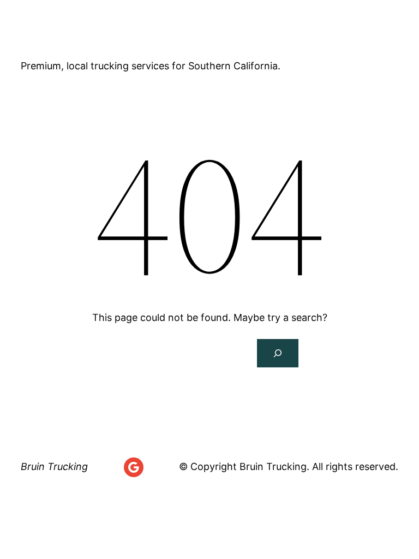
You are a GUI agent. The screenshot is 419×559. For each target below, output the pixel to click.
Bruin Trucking (86, 32)
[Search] (277, 353)
